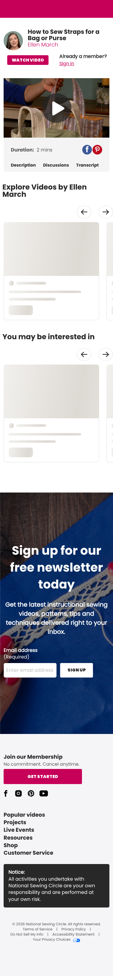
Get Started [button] (42, 776)
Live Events (19, 830)
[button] (83, 60)
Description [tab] (23, 165)
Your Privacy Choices (52, 939)
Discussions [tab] (56, 165)
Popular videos (24, 815)
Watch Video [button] (28, 60)
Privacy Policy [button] (73, 929)
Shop (11, 845)
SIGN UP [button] (76, 670)
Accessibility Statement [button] (73, 934)
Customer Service (28, 853)
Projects (15, 822)
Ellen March (43, 45)
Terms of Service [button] (37, 929)
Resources (18, 838)
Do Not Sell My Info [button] (27, 934)
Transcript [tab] (87, 165)
